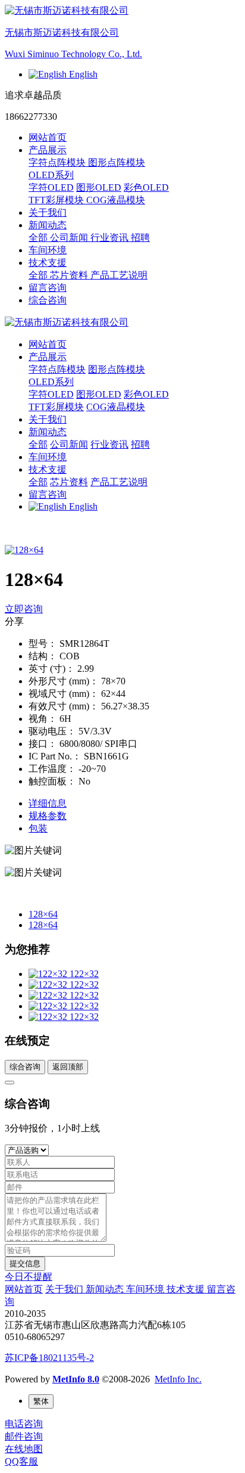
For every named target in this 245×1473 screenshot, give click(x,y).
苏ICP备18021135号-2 (49, 1358)
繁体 (41, 1401)
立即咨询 (24, 609)
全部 (39, 237)
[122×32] (49, 974)
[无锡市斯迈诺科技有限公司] (122, 323)
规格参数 (48, 816)
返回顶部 (67, 1066)
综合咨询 (48, 300)
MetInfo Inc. (178, 1379)
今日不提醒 (28, 1277)
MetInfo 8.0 (75, 1379)
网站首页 (48, 137)
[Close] (9, 1082)
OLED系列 (51, 382)
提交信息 (25, 1263)
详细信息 (48, 803)
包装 (38, 828)
